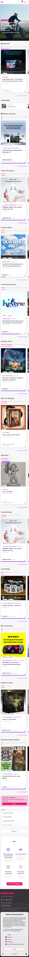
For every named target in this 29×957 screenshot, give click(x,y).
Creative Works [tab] (19, 46)
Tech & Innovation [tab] (8, 46)
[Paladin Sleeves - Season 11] (13, 588)
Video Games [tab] (22, 344)
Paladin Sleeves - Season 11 (11, 605)
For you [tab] (3, 173)
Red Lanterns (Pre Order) (10, 435)
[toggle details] (25, 92)
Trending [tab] (3, 515)
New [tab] (11, 458)
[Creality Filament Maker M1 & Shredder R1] (13, 133)
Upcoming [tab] (9, 173)
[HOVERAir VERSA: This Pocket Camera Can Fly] (13, 190)
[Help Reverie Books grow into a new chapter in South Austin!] (13, 303)
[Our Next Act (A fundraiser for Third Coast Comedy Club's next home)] (13, 246)
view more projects (22, 95)
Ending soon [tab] (18, 515)
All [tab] (2, 46)
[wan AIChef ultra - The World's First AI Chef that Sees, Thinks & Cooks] (13, 62)
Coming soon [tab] (5, 458)
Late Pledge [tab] (25, 173)
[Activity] (21, 2)
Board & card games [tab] (6, 344)
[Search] (18, 2)
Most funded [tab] (11, 515)
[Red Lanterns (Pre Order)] (13, 417)
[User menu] (24, 2)
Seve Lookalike (7, 492)
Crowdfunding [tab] (16, 173)
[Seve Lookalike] (13, 474)
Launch (14, 803)
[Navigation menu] (27, 2)
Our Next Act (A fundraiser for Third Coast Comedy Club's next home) (12, 266)
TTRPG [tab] (15, 344)
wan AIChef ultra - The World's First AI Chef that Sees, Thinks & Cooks (12, 81)
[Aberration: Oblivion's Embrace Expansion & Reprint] (13, 360)
